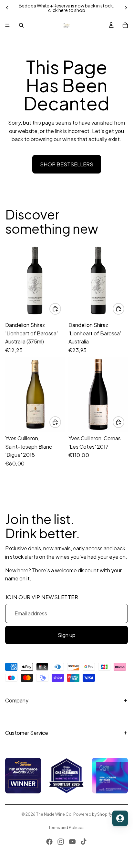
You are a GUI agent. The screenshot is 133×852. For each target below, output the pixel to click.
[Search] (21, 25)
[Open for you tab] (120, 818)
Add (60, 308)
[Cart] (125, 25)
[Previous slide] (7, 8)
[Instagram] (61, 842)
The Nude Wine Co (54, 814)
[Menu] (7, 25)
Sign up (67, 635)
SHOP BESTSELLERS (66, 164)
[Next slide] (126, 8)
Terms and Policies (66, 827)
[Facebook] (49, 842)
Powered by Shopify (92, 814)
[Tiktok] (83, 842)
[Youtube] (72, 842)
